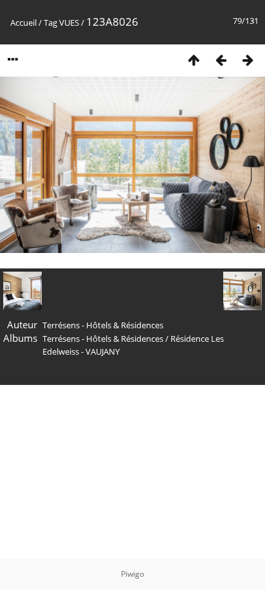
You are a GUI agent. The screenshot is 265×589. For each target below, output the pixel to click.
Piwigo (132, 573)
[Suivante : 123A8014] (247, 59)
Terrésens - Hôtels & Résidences (102, 338)
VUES (69, 22)
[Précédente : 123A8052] (220, 59)
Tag (50, 22)
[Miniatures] (193, 59)
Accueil (23, 22)
